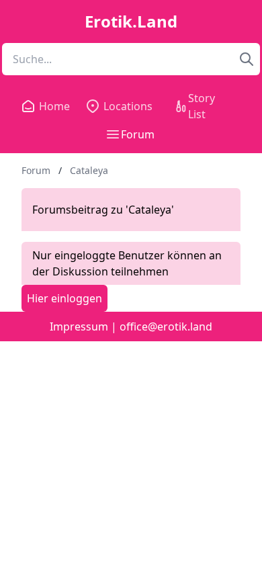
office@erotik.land (166, 326)
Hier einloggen (64, 298)
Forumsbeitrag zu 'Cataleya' (103, 209)
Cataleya (89, 170)
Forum (138, 134)
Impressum (79, 326)
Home (51, 106)
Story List (201, 106)
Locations (127, 106)
